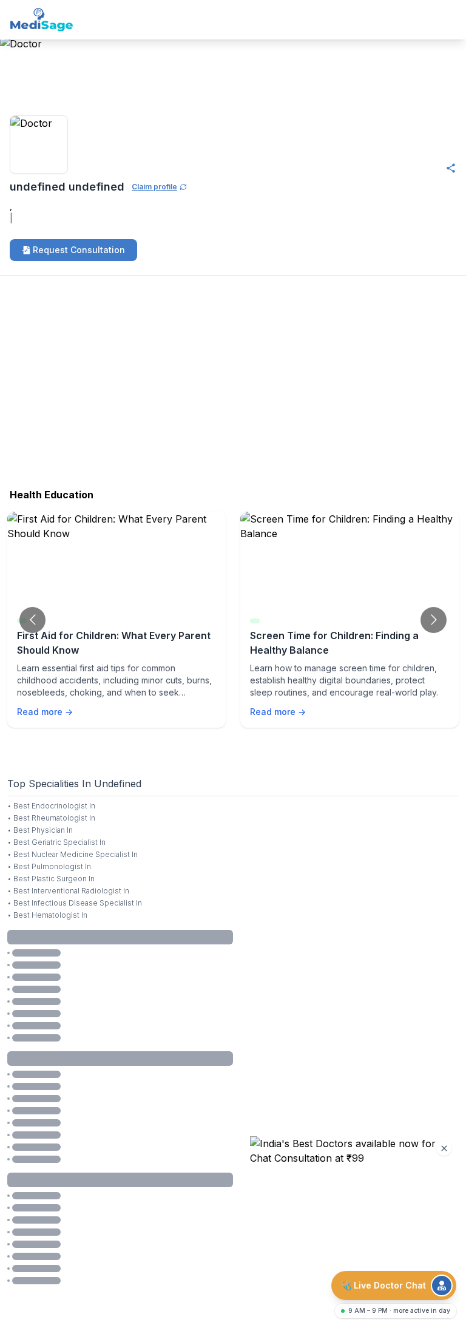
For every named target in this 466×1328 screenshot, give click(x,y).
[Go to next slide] (433, 620)
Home (13, 74)
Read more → (45, 711)
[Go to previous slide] (32, 620)
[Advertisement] (233, 385)
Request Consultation (79, 250)
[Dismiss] (444, 1148)
